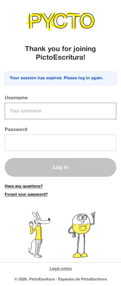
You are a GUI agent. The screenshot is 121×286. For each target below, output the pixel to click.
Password (16, 130)
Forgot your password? (26, 194)
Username (16, 98)
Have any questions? (24, 186)
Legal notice (61, 269)
